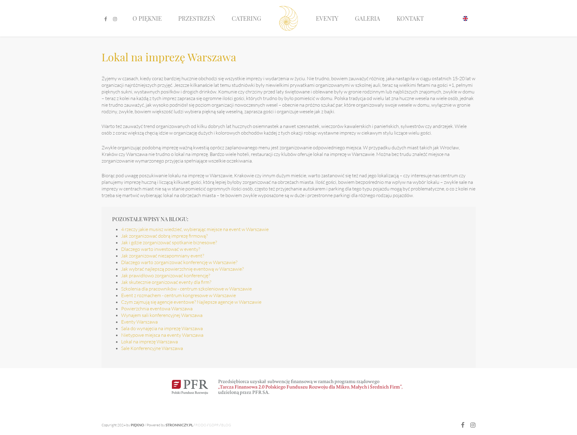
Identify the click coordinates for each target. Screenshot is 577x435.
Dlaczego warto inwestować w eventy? (160, 249)
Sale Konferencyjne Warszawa (152, 348)
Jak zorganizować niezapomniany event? (162, 256)
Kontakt (410, 18)
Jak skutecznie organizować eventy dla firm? (166, 282)
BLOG (226, 425)
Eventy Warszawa (139, 322)
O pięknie (147, 18)
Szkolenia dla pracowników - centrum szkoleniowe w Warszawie (186, 289)
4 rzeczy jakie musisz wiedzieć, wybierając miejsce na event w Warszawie (195, 229)
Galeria (367, 18)
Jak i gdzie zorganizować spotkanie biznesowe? (169, 242)
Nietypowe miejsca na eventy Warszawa (162, 335)
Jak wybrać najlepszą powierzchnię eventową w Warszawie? (182, 269)
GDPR (214, 425)
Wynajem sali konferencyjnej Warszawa (162, 315)
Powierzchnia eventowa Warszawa (157, 309)
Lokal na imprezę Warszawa (149, 342)
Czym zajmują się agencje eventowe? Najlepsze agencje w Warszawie (191, 302)
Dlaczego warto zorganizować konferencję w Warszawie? (179, 262)
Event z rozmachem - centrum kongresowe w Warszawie (178, 295)
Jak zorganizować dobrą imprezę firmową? (164, 236)
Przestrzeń (196, 18)
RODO (200, 425)
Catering (246, 18)
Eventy (327, 18)
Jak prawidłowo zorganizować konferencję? (165, 275)
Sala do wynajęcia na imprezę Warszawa (162, 328)
